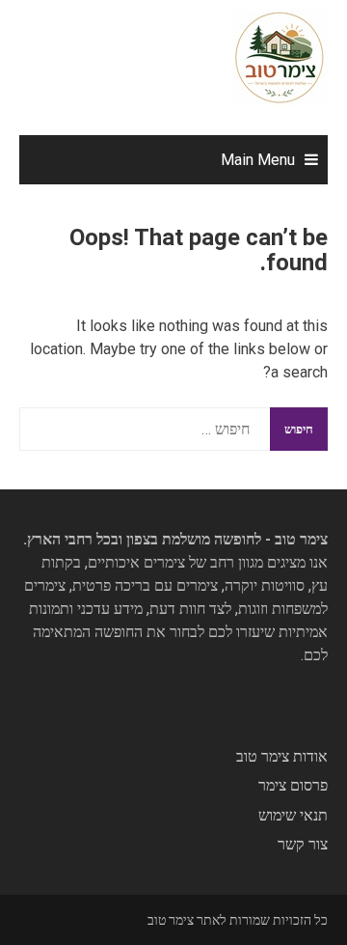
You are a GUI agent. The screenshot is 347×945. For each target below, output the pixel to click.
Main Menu (258, 160)
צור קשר (303, 844)
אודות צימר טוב (282, 756)
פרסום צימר (293, 785)
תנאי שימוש (293, 815)
